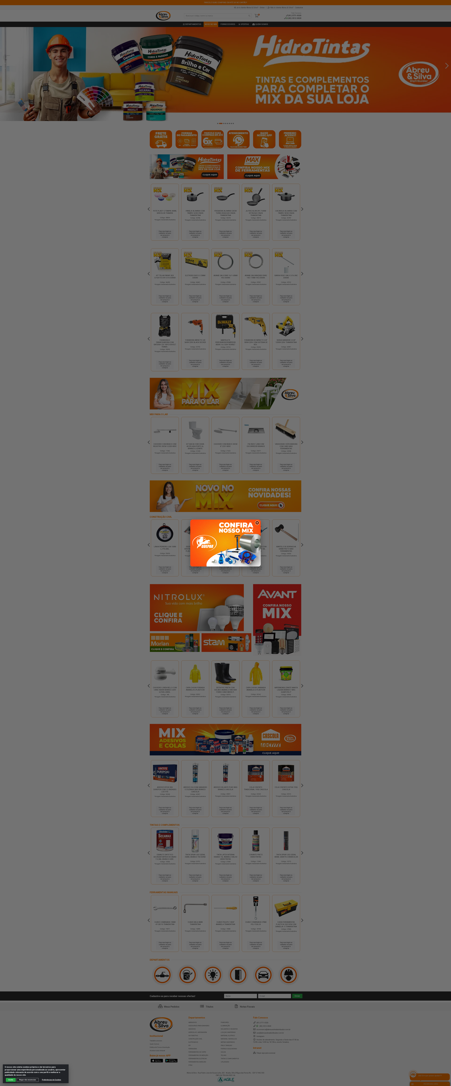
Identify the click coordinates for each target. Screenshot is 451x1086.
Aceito (10, 1080)
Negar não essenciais (27, 1080)
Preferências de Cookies (51, 1080)
